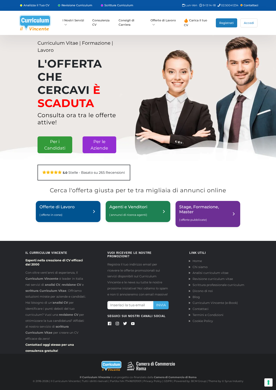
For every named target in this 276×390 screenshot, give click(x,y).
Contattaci (251, 5)
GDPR (168, 381)
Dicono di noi (203, 291)
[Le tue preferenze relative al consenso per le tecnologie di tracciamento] (268, 382)
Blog (196, 297)
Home (197, 261)
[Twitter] (125, 324)
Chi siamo (200, 267)
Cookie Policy (203, 321)
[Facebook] (109, 324)
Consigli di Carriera (126, 22)
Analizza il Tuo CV (36, 5)
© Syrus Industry (232, 381)
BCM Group (198, 381)
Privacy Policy (152, 381)
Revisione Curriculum (76, 5)
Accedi (249, 23)
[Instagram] (117, 324)
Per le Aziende (99, 145)
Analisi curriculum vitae (210, 273)
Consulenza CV (101, 22)
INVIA (161, 305)
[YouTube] (133, 324)
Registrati (226, 23)
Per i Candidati (54, 145)
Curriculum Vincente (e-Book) (215, 303)
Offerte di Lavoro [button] (163, 20)
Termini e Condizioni (208, 315)
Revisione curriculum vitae (213, 279)
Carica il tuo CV (195, 23)
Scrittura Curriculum (118, 5)
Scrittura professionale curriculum (218, 285)
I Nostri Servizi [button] (73, 20)
